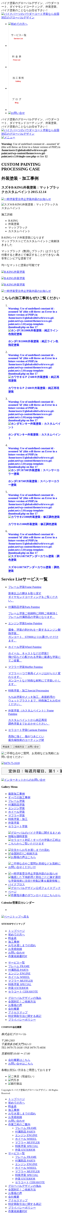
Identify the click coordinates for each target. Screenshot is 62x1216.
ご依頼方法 (18, 746)
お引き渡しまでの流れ (22, 945)
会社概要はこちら (19, 1060)
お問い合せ (33, 746)
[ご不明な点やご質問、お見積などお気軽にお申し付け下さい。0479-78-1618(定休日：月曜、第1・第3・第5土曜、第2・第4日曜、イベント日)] (23, 779)
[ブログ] (16, 109)
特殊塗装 (19, 984)
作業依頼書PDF (17, 956)
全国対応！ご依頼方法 (22, 1001)
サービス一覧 (16, 962)
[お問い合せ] (16, 112)
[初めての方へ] (18, 23)
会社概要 (13, 1008)
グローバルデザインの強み (24, 997)
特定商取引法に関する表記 (24, 1016)
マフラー (20, 980)
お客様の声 (15, 1005)
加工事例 (13, 941)
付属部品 (18, 969)
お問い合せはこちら (20, 1063)
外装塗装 (13, 822)
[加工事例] (18, 88)
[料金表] (16, 66)
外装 (18, 987)
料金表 (6, 746)
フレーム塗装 (16, 801)
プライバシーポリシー (22, 1019)
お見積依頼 (15, 949)
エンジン (19, 973)
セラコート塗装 (18, 826)
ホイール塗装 (16, 811)
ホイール (19, 977)
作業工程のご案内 (19, 1124)
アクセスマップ (18, 1012)
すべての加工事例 (19, 797)
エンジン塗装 (16, 808)
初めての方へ (16, 934)
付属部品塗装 (16, 804)
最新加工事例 (16, 793)
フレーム (19, 966)
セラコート (23, 991)
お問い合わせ (16, 952)
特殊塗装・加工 (18, 819)
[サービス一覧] (18, 45)
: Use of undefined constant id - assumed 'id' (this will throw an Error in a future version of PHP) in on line (32, 318)
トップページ (16, 930)
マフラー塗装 (16, 815)
